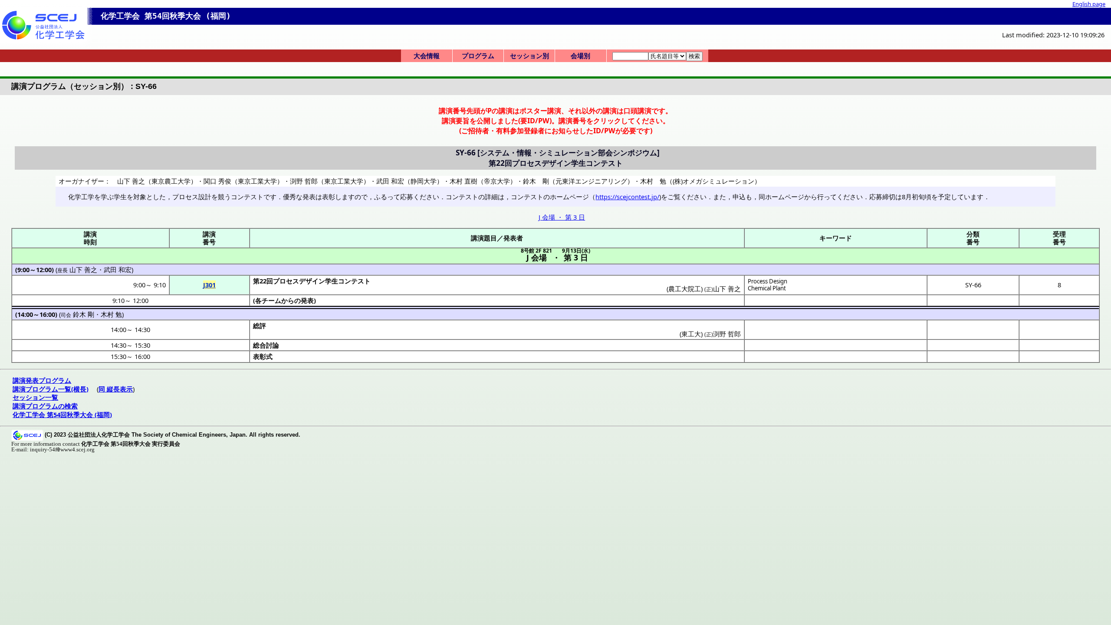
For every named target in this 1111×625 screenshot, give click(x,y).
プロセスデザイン (299, 280)
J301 (209, 284)
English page (1088, 4)
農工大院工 (684, 288)
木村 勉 (111, 314)
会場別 (580, 55)
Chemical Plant (767, 288)
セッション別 (529, 55)
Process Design (767, 281)
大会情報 (427, 55)
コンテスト (354, 280)
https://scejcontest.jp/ (627, 196)
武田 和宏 (117, 269)
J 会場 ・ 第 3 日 (562, 217)
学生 (331, 280)
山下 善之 (83, 269)
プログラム (478, 55)
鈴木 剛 (83, 314)
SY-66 (973, 284)
